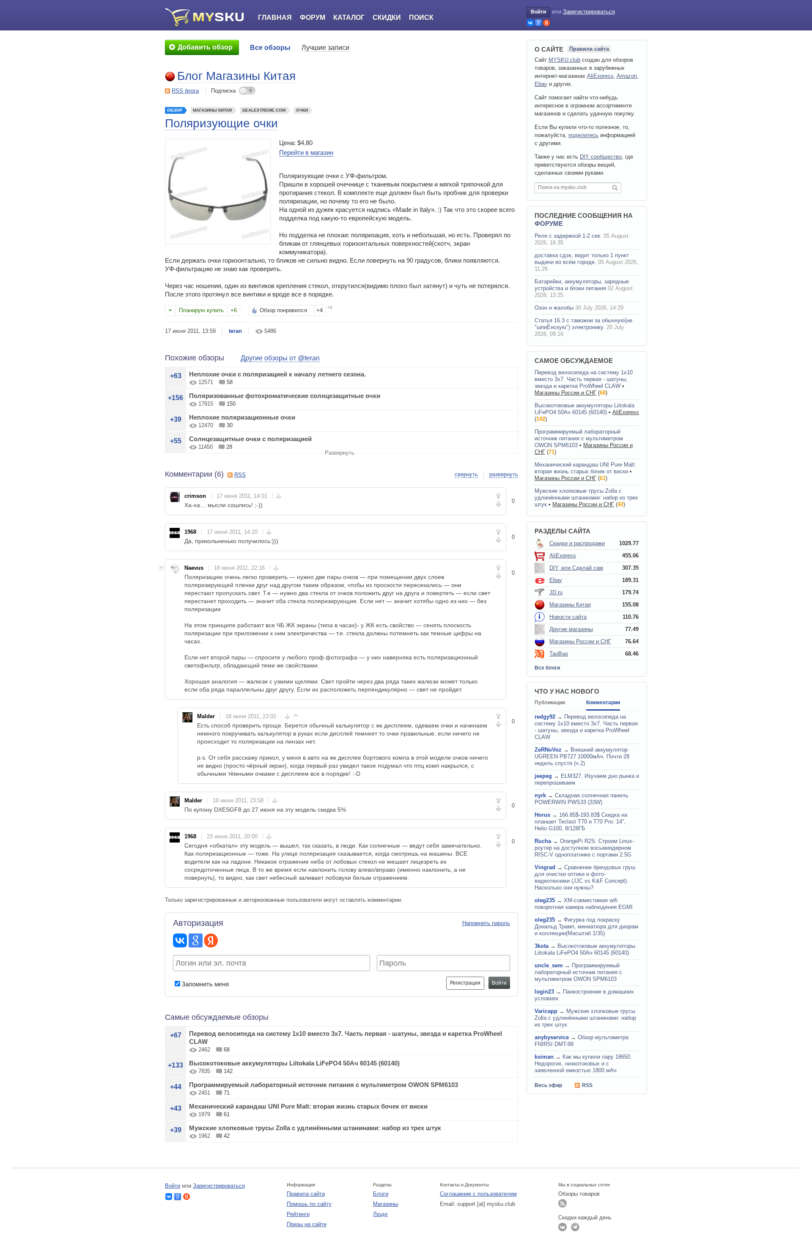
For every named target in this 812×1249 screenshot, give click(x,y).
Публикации (550, 702)
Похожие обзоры (194, 358)
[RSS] (562, 1203)
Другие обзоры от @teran (280, 358)
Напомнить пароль (486, 923)
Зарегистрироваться (589, 11)
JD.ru (555, 592)
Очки (302, 110)
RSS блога (185, 91)
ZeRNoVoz (548, 750)
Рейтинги (298, 1214)
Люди (380, 1214)
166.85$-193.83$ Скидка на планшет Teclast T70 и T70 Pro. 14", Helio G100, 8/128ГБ (581, 822)
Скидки (387, 17)
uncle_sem (549, 965)
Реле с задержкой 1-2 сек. (568, 236)
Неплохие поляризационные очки (242, 417)
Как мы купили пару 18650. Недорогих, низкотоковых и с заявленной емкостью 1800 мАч (583, 1063)
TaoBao (558, 654)
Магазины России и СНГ (565, 393)
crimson (195, 496)
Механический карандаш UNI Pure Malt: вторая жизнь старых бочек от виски (308, 1106)
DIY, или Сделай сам (576, 568)
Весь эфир (548, 1085)
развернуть (503, 474)
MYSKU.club (564, 60)
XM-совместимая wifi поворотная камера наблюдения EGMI (584, 903)
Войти (538, 12)
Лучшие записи (325, 47)
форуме (549, 223)
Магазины (385, 1204)
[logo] (207, 17)
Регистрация (465, 983)
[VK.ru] (562, 1227)
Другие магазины (571, 629)
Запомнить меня (205, 984)
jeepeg (543, 776)
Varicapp (546, 1011)
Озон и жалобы (554, 308)
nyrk (540, 795)
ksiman (544, 1057)
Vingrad (545, 867)
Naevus (193, 568)
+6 (233, 310)
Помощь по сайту (309, 1204)
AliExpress (600, 76)
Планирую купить (201, 310)
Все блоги (547, 668)
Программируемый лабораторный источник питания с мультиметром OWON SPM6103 (323, 1084)
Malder (206, 716)
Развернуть (339, 453)
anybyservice (552, 1037)
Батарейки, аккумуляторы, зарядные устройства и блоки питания (582, 284)
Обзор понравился (283, 310)
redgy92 (545, 717)
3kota (542, 946)
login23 (544, 991)
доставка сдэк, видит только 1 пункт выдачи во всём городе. (582, 258)
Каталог (349, 17)
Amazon (627, 76)
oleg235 (545, 900)
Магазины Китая (212, 110)
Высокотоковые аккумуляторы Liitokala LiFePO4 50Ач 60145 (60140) (294, 1063)
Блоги (380, 1194)
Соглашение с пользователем (478, 1194)
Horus (542, 815)
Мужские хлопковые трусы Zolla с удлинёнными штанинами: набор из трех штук (315, 1127)
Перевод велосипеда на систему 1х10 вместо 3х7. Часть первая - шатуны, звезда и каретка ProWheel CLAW (584, 379)
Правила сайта (589, 49)
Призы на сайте (306, 1224)
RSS (240, 475)
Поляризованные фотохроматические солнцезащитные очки (284, 395)
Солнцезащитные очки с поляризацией (250, 438)
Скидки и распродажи (577, 543)
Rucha (543, 841)
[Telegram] (575, 1227)
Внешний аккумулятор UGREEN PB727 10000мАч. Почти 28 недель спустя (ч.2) (582, 756)
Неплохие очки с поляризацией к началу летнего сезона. (277, 374)
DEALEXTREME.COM (263, 110)
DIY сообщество (601, 157)
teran (235, 331)
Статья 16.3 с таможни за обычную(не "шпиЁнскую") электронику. (583, 323)
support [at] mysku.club (486, 1204)
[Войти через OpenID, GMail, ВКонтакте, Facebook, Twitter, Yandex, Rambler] (530, 23)
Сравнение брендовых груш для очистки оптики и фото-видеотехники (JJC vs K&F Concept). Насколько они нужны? (585, 877)
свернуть (466, 474)
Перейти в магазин (306, 152)
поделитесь (583, 135)
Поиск (421, 17)
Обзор (174, 110)
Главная (275, 17)
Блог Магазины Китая (236, 75)
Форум (312, 17)
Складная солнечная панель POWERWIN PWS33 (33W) (581, 798)
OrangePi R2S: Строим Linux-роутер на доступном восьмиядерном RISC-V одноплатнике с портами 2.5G (584, 848)
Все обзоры (270, 47)
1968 (190, 532)
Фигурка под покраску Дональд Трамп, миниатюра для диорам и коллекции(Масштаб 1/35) (586, 926)
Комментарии (603, 702)
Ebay (541, 84)
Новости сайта (568, 617)
